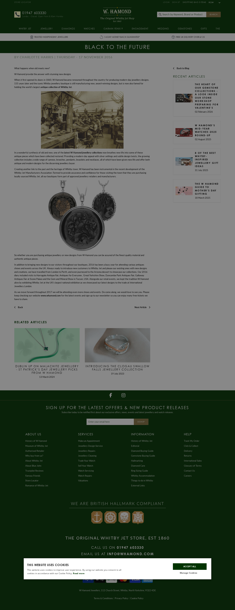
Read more (78, 573)
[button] (190, 573)
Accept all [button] (189, 566)
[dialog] (118, 568)
